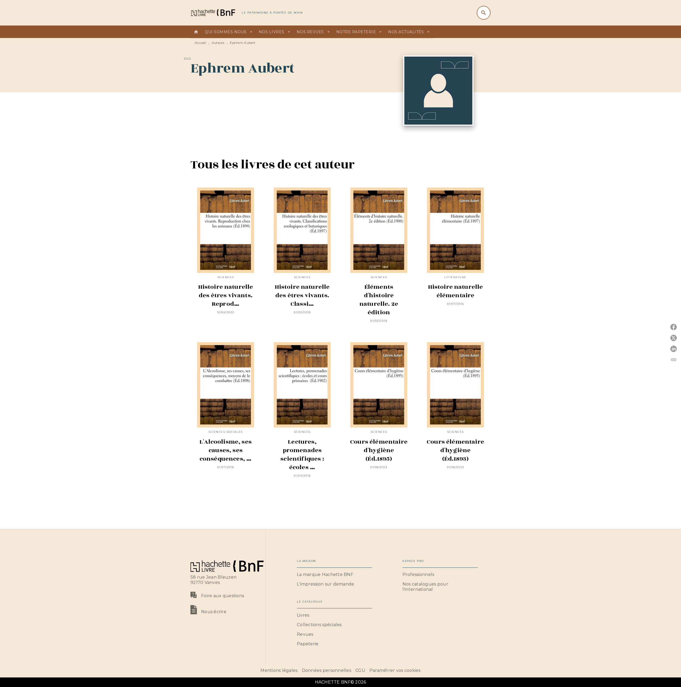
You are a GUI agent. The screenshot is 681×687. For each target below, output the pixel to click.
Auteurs (218, 43)
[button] (334, 574)
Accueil (200, 43)
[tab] (196, 32)
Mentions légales (278, 670)
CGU (360, 670)
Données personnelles (326, 670)
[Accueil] (212, 12)
